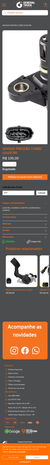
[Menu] (4, 5)
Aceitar (37, 457)
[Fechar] (47, 446)
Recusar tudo (13, 457)
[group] (25, 276)
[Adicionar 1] (14, 95)
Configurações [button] (25, 462)
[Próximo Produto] (44, 271)
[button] (45, 5)
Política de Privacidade (17, 452)
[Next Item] (44, 53)
